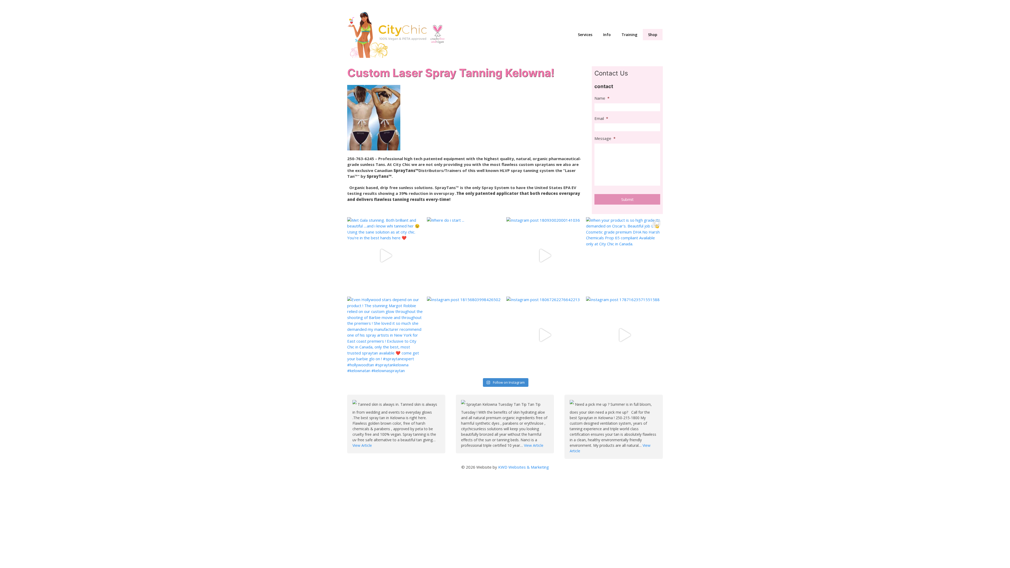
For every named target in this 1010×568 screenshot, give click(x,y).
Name (601, 98)
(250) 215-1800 (648, 5)
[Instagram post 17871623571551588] (624, 335)
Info (607, 34)
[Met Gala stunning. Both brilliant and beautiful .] (385, 255)
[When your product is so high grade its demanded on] (624, 255)
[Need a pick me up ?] (572, 404)
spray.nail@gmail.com (591, 5)
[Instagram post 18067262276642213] (544, 335)
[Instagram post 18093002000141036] (544, 255)
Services (585, 34)
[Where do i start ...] (465, 255)
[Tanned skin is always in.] (355, 404)
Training (629, 34)
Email (601, 118)
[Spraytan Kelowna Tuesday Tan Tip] (463, 404)
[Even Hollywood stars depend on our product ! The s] (385, 335)
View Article (362, 445)
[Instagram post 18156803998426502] (465, 335)
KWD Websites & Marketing (523, 467)
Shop (652, 34)
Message (604, 138)
